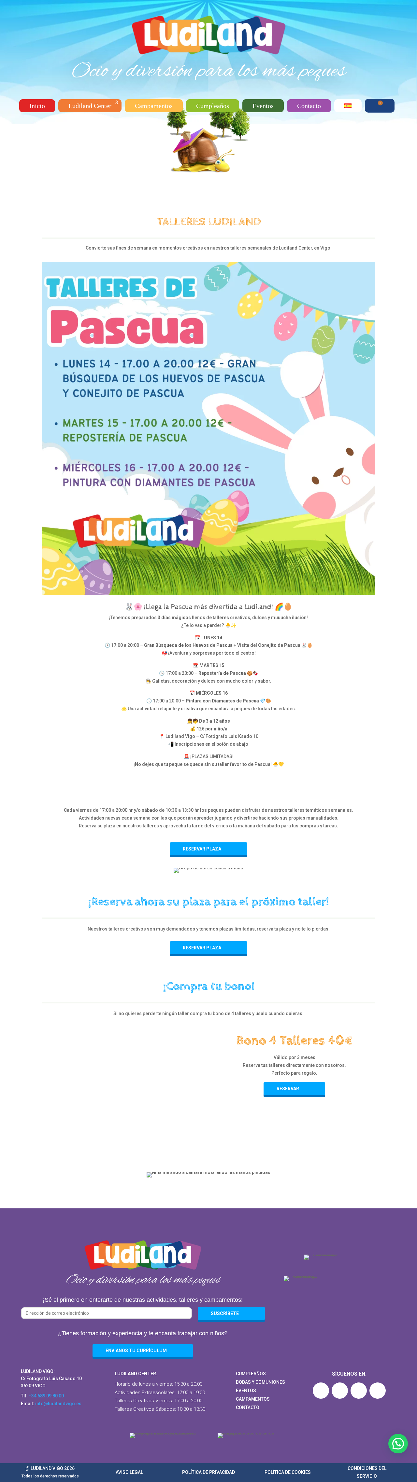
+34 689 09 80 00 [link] (46, 1395)
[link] (208, 55)
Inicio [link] (37, 105)
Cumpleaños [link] (212, 105)
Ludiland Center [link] (89, 105)
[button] (321, 1390)
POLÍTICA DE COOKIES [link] (288, 1472)
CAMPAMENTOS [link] (253, 1399)
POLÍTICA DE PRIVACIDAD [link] (208, 1472)
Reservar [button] (288, 1088)
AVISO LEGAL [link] (129, 1472)
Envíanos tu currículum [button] (136, 1350)
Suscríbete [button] (225, 1313)
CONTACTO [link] (247, 1407)
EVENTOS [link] (246, 1390)
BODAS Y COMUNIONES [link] (260, 1382)
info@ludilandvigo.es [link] (58, 1403)
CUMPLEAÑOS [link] (251, 1373)
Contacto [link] (309, 105)
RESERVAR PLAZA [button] (202, 848)
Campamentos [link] (154, 105)
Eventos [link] (263, 105)
